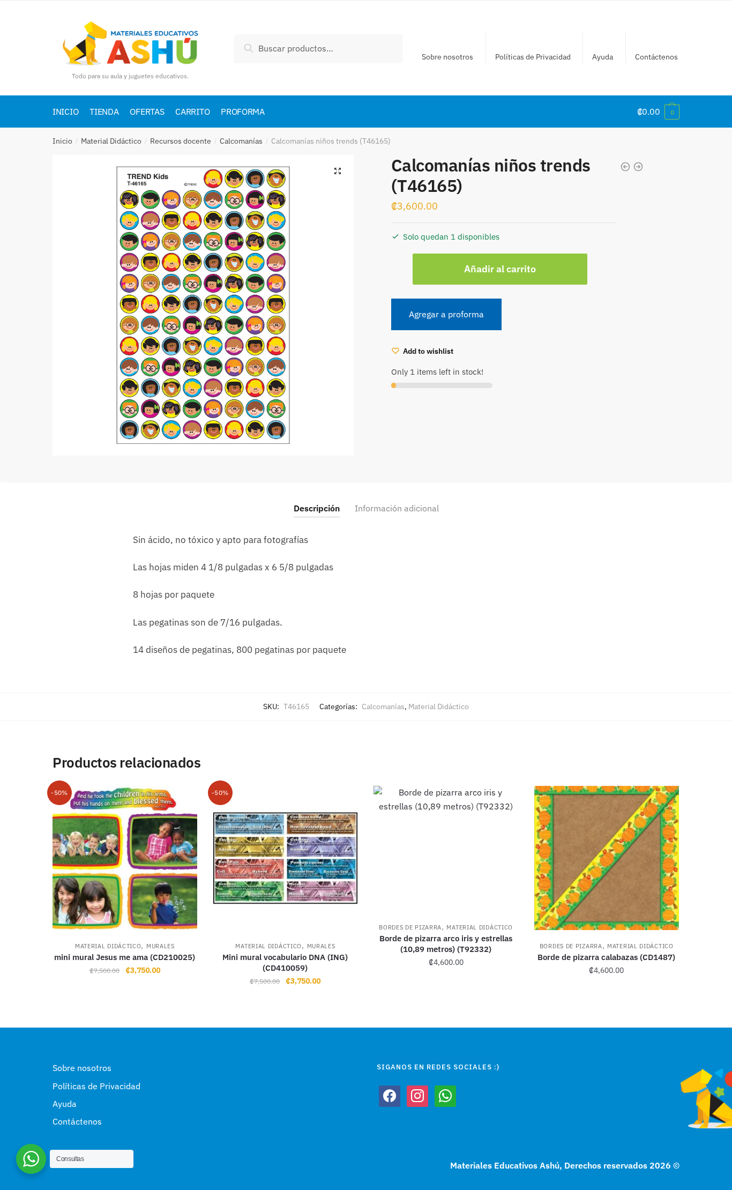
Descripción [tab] (317, 508)
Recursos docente (180, 141)
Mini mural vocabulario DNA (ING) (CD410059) (285, 962)
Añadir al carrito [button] (124, 1004)
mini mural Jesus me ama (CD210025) (124, 957)
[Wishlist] (181, 802)
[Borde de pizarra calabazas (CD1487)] (606, 858)
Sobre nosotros (447, 57)
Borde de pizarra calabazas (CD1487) (606, 957)
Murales (160, 946)
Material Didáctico (111, 141)
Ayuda (602, 57)
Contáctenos (656, 57)
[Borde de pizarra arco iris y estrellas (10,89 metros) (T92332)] (446, 849)
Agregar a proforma (446, 314)
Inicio (62, 141)
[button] (337, 171)
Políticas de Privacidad (533, 57)
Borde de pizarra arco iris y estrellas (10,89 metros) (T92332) (445, 943)
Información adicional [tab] (397, 508)
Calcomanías (241, 141)
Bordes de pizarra (410, 927)
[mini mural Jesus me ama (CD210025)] (125, 858)
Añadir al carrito (500, 269)
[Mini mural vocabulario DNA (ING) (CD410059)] (285, 858)
